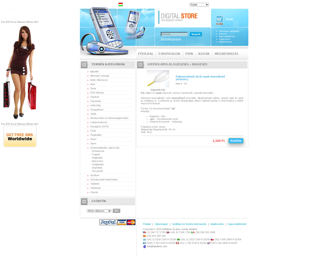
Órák (93, 130)
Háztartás (95, 101)
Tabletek (95, 183)
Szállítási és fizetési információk (189, 224)
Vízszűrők (97, 171)
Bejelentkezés (225, 42)
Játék (93, 113)
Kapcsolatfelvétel (227, 36)
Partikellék (96, 135)
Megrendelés (226, 53)
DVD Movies (97, 92)
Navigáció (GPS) (99, 126)
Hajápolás (97, 157)
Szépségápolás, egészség (104, 147)
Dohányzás (98, 151)
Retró (93, 139)
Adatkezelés (217, 224)
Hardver (94, 97)
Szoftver (95, 175)
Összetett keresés (171, 39)
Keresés (223, 34)
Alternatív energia (99, 75)
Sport (93, 143)
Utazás (94, 192)
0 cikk (219, 23)
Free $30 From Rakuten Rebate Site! (20, 21)
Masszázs (97, 161)
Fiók (189, 53)
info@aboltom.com (157, 246)
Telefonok (95, 188)
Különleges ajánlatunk (229, 31)
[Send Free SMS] (20, 146)
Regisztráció (225, 39)
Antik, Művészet (99, 80)
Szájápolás (98, 164)
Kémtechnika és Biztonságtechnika (109, 118)
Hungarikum (97, 109)
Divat (93, 88)
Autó (92, 84)
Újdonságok (169, 53)
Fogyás (96, 154)
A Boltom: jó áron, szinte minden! (179, 229)
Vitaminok (97, 167)
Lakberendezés (98, 122)
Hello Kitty (95, 105)
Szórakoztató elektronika (103, 179)
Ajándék (94, 71)
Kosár (204, 53)
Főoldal (146, 53)
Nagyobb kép (158, 89)
